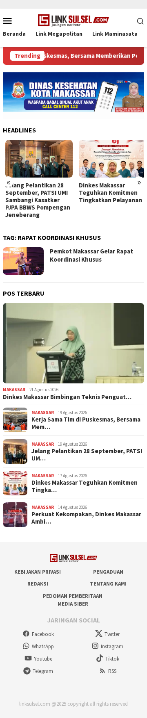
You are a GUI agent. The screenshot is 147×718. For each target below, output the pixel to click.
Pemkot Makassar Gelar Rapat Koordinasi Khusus (91, 255)
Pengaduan (108, 571)
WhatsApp (43, 646)
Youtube (43, 658)
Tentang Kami (108, 583)
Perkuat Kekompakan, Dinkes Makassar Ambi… (86, 518)
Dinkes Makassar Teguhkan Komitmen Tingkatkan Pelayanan (108, 193)
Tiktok (112, 658)
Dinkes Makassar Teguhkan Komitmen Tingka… (84, 486)
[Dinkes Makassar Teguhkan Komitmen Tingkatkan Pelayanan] (111, 159)
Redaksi (37, 583)
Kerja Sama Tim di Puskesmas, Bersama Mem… (85, 423)
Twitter (112, 634)
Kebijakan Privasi (37, 571)
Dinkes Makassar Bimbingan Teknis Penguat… (67, 397)
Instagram (112, 646)
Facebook (43, 634)
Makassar (14, 389)
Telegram (43, 671)
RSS (112, 671)
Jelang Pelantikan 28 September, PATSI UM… (86, 454)
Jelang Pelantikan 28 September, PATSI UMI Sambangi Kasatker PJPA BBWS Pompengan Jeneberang (35, 200)
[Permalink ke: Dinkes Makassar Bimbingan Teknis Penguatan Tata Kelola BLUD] (73, 343)
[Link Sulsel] (73, 19)
